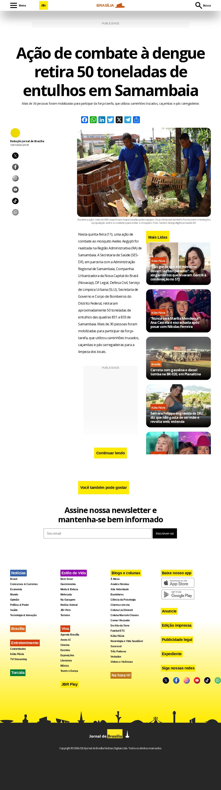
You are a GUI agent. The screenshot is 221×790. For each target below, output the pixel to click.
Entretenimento (25, 643)
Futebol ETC (117, 630)
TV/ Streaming (18, 659)
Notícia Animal (69, 604)
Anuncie (169, 611)
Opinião (14, 599)
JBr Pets (65, 610)
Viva (65, 628)
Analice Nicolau (119, 584)
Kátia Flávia (158, 261)
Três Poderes (118, 651)
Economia (16, 589)
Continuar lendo (110, 453)
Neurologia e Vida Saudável (126, 641)
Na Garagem (68, 599)
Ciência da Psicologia (123, 599)
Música (64, 665)
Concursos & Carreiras (24, 584)
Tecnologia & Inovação (23, 615)
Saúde (14, 610)
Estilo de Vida (74, 573)
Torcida (17, 672)
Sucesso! (116, 646)
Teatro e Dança (69, 670)
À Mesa (115, 579)
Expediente (172, 654)
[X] (119, 120)
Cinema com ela (120, 604)
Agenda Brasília (69, 634)
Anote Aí (65, 639)
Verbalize (115, 656)
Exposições (67, 655)
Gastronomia (68, 584)
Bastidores (117, 594)
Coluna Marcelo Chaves (124, 615)
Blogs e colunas (126, 573)
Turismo (65, 615)
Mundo (14, 594)
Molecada (66, 594)
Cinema (65, 645)
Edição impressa (177, 625)
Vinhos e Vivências (121, 661)
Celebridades (18, 648)
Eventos (65, 650)
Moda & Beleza (69, 589)
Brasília (156, 364)
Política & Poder (19, 604)
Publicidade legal (177, 639)
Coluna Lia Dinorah (121, 610)
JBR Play (70, 684)
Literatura (66, 660)
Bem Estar (66, 579)
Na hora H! (121, 675)
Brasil (13, 579)
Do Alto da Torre (119, 625)
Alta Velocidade (119, 589)
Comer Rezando (120, 620)
